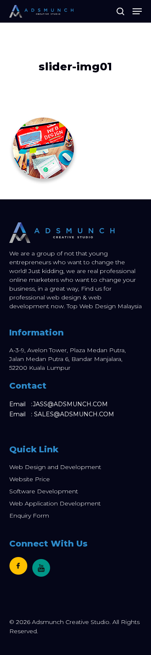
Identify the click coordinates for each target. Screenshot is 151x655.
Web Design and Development (55, 467)
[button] (137, 11)
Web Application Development (55, 503)
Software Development (43, 491)
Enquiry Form (29, 515)
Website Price (29, 479)
